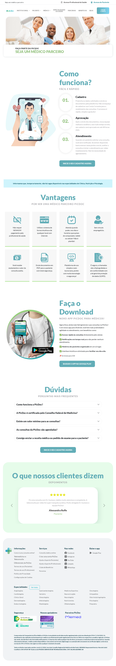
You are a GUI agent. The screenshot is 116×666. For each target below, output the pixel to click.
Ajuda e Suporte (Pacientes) (48, 560)
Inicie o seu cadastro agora (77, 163)
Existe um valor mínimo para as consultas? (38, 421)
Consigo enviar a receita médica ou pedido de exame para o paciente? (52, 438)
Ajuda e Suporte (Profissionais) (50, 564)
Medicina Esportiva (71, 591)
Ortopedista (93, 594)
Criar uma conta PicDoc (48, 556)
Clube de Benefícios (46, 567)
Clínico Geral (18, 597)
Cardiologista (19, 594)
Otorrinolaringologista (97, 597)
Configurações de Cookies (23, 577)
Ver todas (34, 587)
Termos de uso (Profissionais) (24, 570)
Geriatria (42, 594)
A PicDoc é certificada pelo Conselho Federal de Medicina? (47, 413)
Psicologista (93, 601)
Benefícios (83, 10)
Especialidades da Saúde (59, 10)
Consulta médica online (47, 553)
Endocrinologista (20, 604)
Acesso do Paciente (101, 2)
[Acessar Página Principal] (8, 550)
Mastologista (43, 604)
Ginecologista (44, 597)
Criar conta (103, 10)
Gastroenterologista (46, 591)
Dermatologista (19, 601)
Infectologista (44, 601)
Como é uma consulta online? (24, 553)
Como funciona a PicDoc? (29, 404)
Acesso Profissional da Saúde (75, 2)
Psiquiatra (93, 604)
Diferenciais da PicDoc (22, 563)
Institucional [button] (22, 10)
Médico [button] (46, 10)
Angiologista (18, 591)
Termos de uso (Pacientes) (23, 566)
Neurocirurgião (69, 594)
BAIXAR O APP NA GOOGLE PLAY (77, 364)
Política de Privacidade (22, 574)
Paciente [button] (36, 10)
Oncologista (93, 591)
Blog (91, 10)
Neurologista (69, 597)
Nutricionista (69, 601)
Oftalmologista (69, 604)
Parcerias (72, 10)
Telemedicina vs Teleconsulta (20, 557)
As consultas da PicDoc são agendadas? (36, 429)
